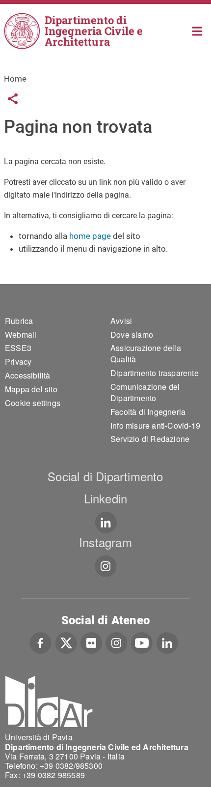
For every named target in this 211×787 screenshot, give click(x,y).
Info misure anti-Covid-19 (155, 425)
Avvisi (121, 320)
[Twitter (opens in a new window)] (66, 642)
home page (90, 236)
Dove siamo (131, 334)
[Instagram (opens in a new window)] (117, 642)
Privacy (18, 361)
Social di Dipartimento (105, 476)
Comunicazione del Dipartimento (145, 392)
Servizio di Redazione (149, 438)
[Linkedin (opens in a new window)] (106, 522)
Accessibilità (28, 375)
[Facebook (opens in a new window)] (40, 642)
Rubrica (19, 320)
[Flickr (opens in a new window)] (91, 642)
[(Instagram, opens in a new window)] (106, 566)
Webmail (20, 334)
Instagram (105, 542)
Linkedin (106, 498)
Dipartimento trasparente (154, 373)
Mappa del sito (31, 389)
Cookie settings (32, 402)
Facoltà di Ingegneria (147, 411)
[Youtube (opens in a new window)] (142, 642)
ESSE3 (18, 347)
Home (197, 30)
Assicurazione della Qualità (145, 353)
